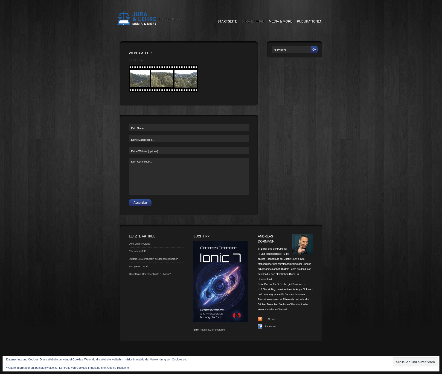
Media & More (280, 21)
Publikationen (309, 21)
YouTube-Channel (277, 309)
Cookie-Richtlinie (118, 367)
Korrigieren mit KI (138, 266)
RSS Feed (270, 319)
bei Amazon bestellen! (213, 329)
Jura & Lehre (253, 21)
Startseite (227, 21)
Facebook (296, 304)
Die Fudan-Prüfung (139, 243)
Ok (314, 49)
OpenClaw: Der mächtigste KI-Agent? (150, 274)
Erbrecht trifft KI (137, 251)
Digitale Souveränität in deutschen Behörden (153, 258)
